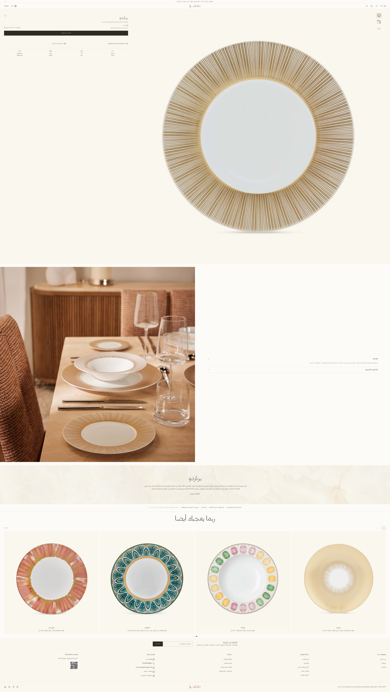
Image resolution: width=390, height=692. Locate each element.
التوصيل (306, 663)
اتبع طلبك (305, 659)
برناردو (123, 17)
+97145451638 (147, 663)
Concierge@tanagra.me (144, 667)
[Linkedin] (5, 687)
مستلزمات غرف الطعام (216, 507)
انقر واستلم (228, 663)
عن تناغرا (383, 659)
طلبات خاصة (148, 671)
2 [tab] (194, 636)
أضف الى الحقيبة (66, 33)
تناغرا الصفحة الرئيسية (234, 507)
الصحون (203, 507)
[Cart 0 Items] (371, 6)
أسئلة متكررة (305, 675)
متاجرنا (384, 667)
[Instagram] (17, 687)
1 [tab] (196, 636)
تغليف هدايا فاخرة (226, 667)
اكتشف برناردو (195, 494)
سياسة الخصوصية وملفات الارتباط (346, 687)
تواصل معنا (305, 671)
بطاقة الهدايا (228, 659)
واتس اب (149, 659)
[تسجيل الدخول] (376, 6)
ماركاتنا (384, 663)
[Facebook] (13, 687)
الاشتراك (157, 644)
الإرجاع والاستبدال (303, 667)
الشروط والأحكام (360, 687)
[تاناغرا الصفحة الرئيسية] (195, 6)
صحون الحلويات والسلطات (189, 507)
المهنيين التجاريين (146, 675)
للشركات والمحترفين (225, 671)
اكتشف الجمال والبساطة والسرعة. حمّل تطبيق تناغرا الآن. (195, 1)
